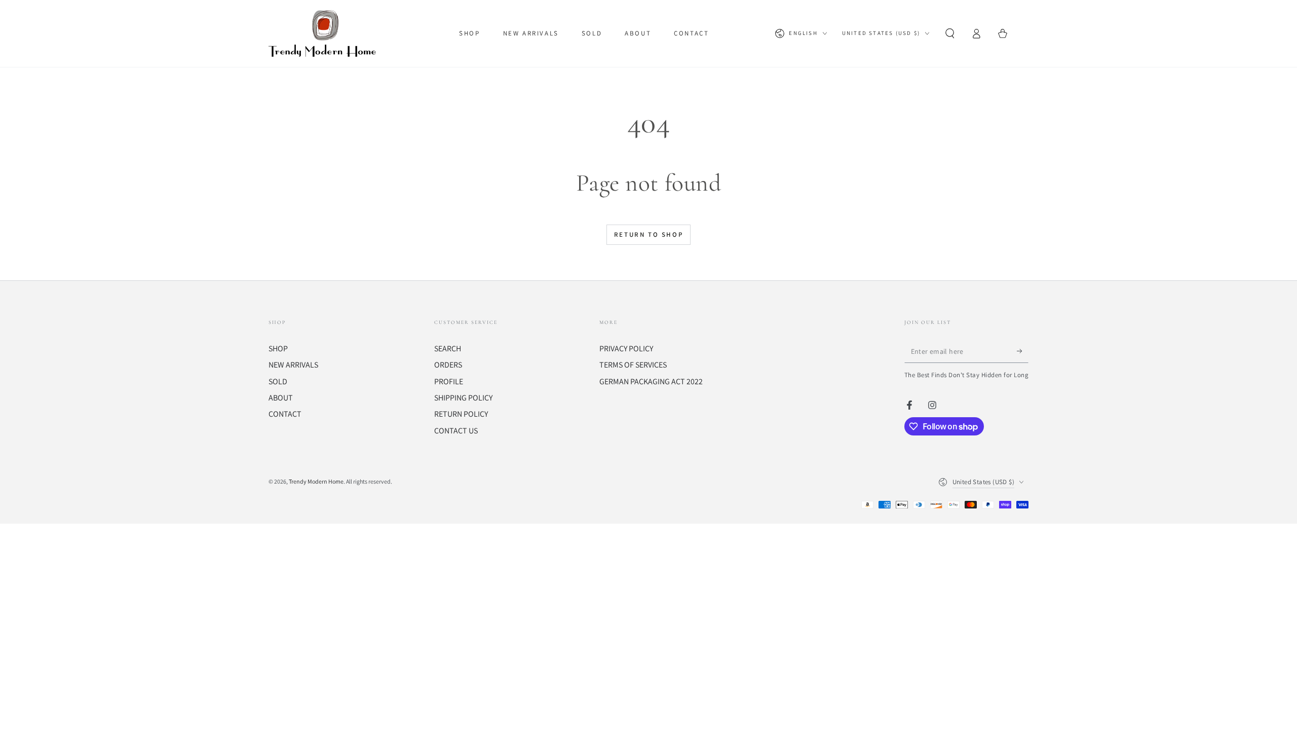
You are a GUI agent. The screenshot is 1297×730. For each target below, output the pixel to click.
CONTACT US (456, 430)
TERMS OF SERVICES (633, 364)
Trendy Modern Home (316, 481)
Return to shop (648, 234)
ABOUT (281, 397)
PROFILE (448, 381)
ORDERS (448, 364)
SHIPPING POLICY (463, 397)
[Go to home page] (324, 33)
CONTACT (285, 414)
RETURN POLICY (461, 414)
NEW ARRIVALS (293, 364)
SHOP (278, 348)
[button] (950, 33)
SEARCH (447, 348)
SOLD (278, 381)
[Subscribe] (1022, 351)
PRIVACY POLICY (626, 348)
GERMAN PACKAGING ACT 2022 (651, 381)
